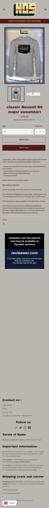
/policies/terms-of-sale (32, 440)
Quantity (38, 126)
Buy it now (24, 148)
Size (4, 126)
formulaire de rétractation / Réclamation (17, 416)
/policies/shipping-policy (11, 493)
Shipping (16, 120)
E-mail (4, 409)
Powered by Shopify (27, 500)
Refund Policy (7, 412)
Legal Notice (7, 405)
